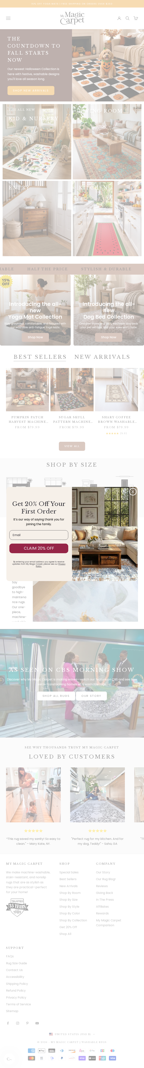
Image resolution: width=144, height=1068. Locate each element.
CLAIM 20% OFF (39, 548)
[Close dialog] (133, 491)
